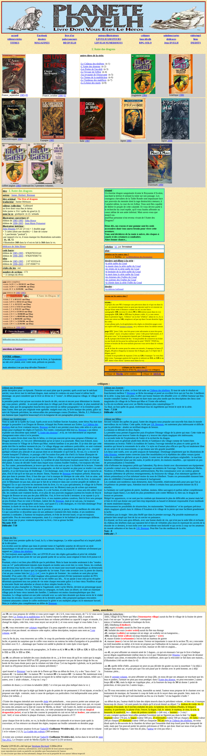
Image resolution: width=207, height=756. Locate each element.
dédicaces (171, 39)
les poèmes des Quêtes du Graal (121, 280)
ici (116, 246)
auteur (151, 728)
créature (33, 627)
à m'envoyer (21, 359)
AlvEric (157, 374)
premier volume (126, 326)
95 (26, 95)
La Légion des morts (91, 83)
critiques (145, 35)
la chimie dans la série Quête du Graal (124, 282)
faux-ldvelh (145, 39)
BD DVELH (69, 42)
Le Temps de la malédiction (94, 77)
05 (65, 95)
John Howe (30, 220)
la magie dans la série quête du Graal (123, 266)
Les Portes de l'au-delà (91, 69)
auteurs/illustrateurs (108, 35)
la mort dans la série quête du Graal (122, 274)
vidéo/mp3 (195, 35)
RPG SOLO (145, 42)
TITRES (14, 42)
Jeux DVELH (171, 42)
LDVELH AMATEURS (108, 39)
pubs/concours (69, 39)
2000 (20, 139)
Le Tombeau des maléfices (93, 80)
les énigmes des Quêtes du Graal (121, 277)
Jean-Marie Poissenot (35, 223)
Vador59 (44, 728)
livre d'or (69, 35)
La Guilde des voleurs (34, 731)
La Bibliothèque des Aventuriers (139, 257)
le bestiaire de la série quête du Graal (123, 271)
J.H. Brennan (157, 424)
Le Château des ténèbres (92, 63)
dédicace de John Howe (14, 246)
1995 (20, 220)
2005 (20, 223)
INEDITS (196, 42)
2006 (169, 140)
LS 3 (32, 573)
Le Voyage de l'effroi (91, 72)
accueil (14, 35)
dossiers (42, 39)
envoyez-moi (142, 370)
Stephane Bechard (40, 746)
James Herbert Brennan (23, 195)
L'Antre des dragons (90, 66)
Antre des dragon (167, 679)
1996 (60, 95)
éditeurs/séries (14, 39)
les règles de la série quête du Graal (122, 269)
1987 (87, 141)
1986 (181, 95)
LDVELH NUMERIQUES (109, 42)
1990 (160, 184)
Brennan (131, 393)
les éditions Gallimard (114, 289)
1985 (22, 95)
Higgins (176, 655)
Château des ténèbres (160, 390)
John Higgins (9, 228)
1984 (144, 95)
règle (45, 701)
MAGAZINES (42, 42)
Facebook (42, 35)
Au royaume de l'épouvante (94, 74)
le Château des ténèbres (180, 720)
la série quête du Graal (116, 263)
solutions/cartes (171, 35)
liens (195, 39)
